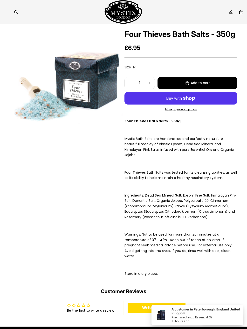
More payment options (181, 109)
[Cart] (241, 12)
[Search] (16, 12)
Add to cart (200, 82)
